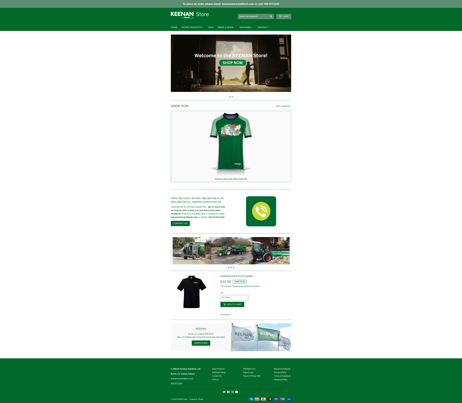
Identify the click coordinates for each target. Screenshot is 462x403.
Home (174, 27)
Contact (262, 27)
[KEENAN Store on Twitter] (224, 388)
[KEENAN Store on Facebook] (228, 388)
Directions (201, 339)
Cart (285, 16)
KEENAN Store (181, 395)
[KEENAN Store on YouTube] (236, 388)
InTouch (215, 376)
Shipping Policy (281, 376)
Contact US (180, 220)
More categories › (283, 103)
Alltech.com (248, 369)
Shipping (236, 282)
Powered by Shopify (196, 395)
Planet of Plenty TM (251, 372)
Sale (211, 27)
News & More (226, 27)
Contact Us (217, 372)
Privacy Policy (280, 369)
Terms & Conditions (282, 372)
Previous (176, 63)
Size (222, 289)
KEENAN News (219, 369)
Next (286, 63)
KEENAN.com (249, 365)
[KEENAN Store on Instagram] (232, 388)
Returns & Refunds (282, 365)
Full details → (226, 311)
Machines (246, 27)
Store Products (192, 27)
